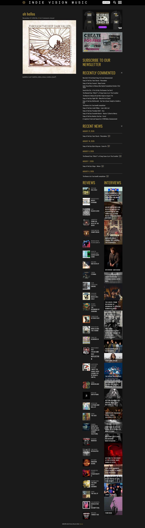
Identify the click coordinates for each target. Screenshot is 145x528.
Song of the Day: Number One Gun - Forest (94, 116)
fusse (81, 524)
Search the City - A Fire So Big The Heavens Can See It (98, 90)
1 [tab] (84, 51)
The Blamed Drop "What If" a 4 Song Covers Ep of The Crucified (100, 93)
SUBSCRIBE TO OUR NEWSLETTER (96, 62)
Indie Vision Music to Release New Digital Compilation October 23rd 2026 (101, 87)
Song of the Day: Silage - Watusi (91, 166)
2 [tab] (87, 51)
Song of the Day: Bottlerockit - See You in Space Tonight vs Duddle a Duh (101, 102)
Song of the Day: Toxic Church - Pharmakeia (95, 80)
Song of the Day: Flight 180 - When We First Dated (97, 98)
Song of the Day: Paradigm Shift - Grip (93, 111)
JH (39, 18)
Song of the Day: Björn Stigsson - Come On (94, 146)
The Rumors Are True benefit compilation (94, 105)
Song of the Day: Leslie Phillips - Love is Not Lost (96, 108)
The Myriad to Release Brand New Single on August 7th (98, 96)
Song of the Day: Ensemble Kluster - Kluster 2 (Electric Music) (100, 113)
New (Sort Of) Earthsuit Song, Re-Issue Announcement (98, 78)
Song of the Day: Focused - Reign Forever (94, 83)
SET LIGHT (106, 2)
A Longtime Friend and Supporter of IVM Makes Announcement (100, 119)
